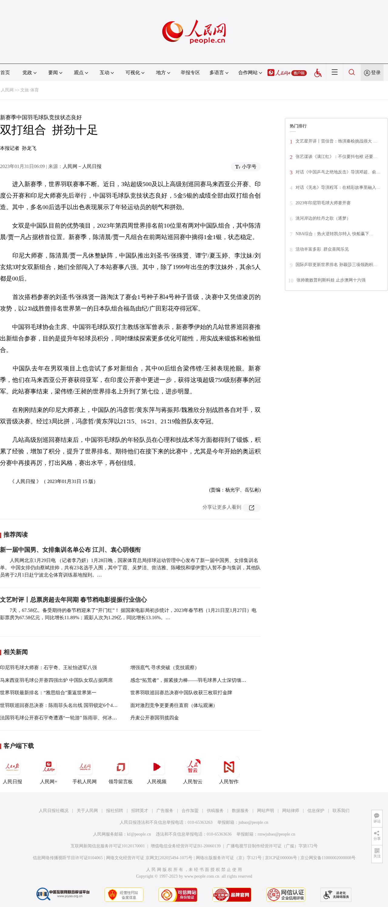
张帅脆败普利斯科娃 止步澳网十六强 (331, 280)
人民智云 (192, 781)
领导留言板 (121, 781)
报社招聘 (114, 810)
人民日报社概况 (54, 810)
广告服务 (164, 810)
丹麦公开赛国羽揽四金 (154, 717)
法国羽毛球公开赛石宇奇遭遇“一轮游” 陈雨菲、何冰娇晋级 (63, 717)
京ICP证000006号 (281, 858)
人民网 (7, 90)
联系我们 (341, 810)
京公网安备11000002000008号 (328, 858)
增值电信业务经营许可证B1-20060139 (186, 846)
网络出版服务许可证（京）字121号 (229, 858)
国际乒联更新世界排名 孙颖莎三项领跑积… (336, 264)
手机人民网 (84, 781)
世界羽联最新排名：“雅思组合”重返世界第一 (48, 692)
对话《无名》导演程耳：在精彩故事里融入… (338, 187)
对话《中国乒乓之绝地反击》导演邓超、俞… (338, 172)
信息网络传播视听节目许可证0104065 (68, 858)
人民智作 (229, 781)
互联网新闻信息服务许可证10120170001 (108, 846)
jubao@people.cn (253, 822)
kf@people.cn (139, 834)
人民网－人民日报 (82, 166)
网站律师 (290, 810)
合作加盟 (190, 810)
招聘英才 (139, 810)
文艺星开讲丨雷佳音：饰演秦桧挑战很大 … (336, 141)
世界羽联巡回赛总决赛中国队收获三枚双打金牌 (181, 692)
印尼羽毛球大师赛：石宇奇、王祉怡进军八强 (48, 667)
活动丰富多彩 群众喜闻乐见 (322, 249)
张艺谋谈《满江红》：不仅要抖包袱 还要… (336, 156)
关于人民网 (87, 810)
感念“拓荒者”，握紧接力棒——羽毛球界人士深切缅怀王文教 (195, 680)
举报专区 (190, 72)
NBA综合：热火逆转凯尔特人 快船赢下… (334, 234)
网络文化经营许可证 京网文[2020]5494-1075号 (149, 858)
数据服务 (240, 810)
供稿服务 (215, 810)
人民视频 (156, 781)
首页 (5, 72)
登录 (376, 72)
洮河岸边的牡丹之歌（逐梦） (323, 218)
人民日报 (12, 781)
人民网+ (48, 781)
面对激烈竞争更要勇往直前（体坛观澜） (174, 705)
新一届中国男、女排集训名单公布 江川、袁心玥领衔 (70, 549)
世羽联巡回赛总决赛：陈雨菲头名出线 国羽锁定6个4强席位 (63, 705)
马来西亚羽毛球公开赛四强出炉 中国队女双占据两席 (56, 680)
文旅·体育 (29, 90)
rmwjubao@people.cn (276, 834)
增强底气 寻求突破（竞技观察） (164, 667)
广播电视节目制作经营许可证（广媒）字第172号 (272, 846)
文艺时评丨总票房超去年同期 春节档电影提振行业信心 (73, 599)
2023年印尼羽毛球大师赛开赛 (323, 203)
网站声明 (265, 810)
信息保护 (315, 810)
